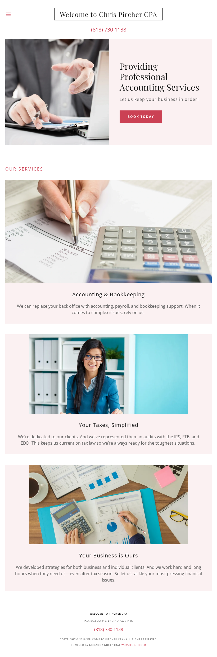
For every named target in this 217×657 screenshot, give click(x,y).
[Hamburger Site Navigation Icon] (19, 14)
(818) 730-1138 (108, 29)
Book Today (141, 116)
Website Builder (133, 645)
